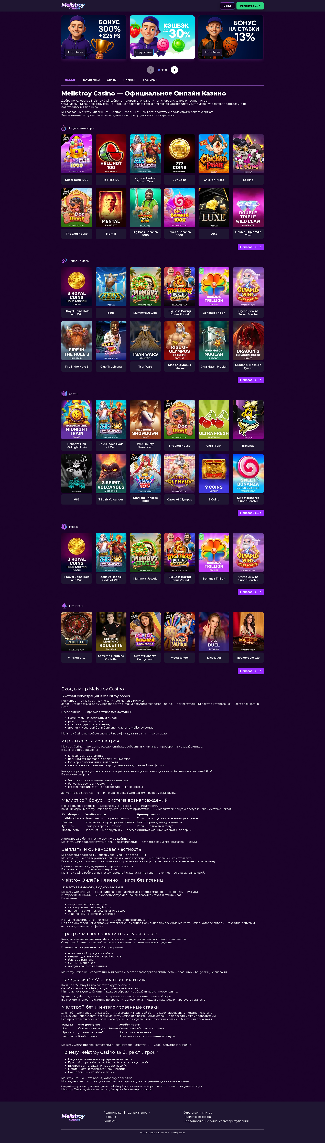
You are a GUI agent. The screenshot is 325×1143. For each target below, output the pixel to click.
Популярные (91, 80)
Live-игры (150, 80)
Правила (109, 1116)
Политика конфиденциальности (126, 1112)
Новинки (129, 80)
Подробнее (75, 52)
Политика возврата (197, 1116)
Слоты (111, 80)
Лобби (70, 80)
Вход (227, 5)
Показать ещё (250, 247)
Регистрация (250, 5)
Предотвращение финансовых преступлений (216, 1121)
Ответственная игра (197, 1112)
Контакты (110, 1121)
